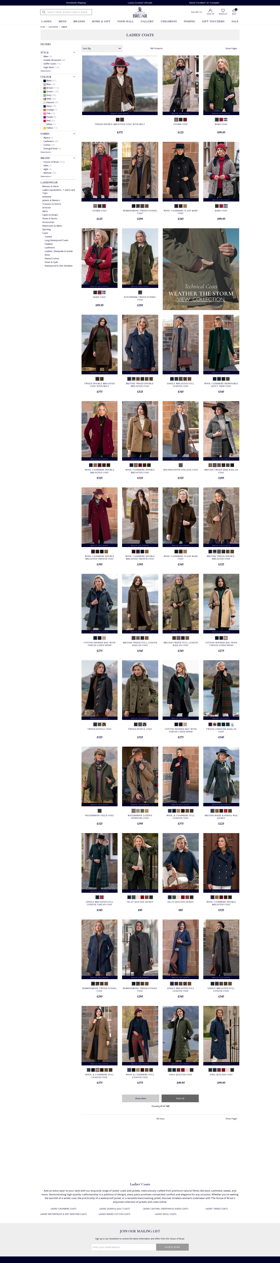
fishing (189, 21)
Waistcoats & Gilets (52, 225)
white (51, 124)
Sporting (46, 229)
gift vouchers (213, 21)
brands (79, 21)
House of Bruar (54, 161)
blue (50, 84)
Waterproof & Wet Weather (59, 265)
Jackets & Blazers (51, 200)
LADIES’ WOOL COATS (165, 1214)
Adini (47, 165)
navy (51, 105)
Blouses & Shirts (50, 186)
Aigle (47, 169)
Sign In (210, 14)
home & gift (101, 21)
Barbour (49, 172)
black (51, 80)
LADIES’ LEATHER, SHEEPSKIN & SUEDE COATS (165, 1208)
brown (52, 87)
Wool (47, 254)
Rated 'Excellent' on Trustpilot (204, 2)
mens (62, 21)
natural (52, 102)
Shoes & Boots (49, 218)
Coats (45, 232)
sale (235, 21)
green (52, 91)
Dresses (46, 207)
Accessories (48, 222)
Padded (48, 243)
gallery (147, 21)
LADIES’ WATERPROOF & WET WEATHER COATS (63, 1214)
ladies (46, 21)
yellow (52, 127)
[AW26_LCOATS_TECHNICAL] (201, 269)
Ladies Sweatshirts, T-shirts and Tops (58, 191)
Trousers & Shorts (51, 203)
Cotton (49, 144)
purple (51, 116)
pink (50, 113)
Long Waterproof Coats (56, 240)
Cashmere (50, 141)
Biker (47, 56)
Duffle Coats (52, 63)
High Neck (51, 67)
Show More (140, 1098)
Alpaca (48, 137)
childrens (169, 21)
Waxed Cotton (52, 258)
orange (51, 109)
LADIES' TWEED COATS (216, 1208)
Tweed (48, 236)
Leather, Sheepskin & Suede (59, 251)
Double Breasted (54, 59)
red (50, 120)
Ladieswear (49, 182)
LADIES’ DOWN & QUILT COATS (114, 1208)
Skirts (45, 211)
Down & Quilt (51, 262)
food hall (126, 21)
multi (51, 98)
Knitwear (46, 196)
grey (51, 95)
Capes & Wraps (50, 214)
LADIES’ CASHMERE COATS (63, 1208)
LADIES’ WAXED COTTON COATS (114, 1214)
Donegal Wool (52, 148)
